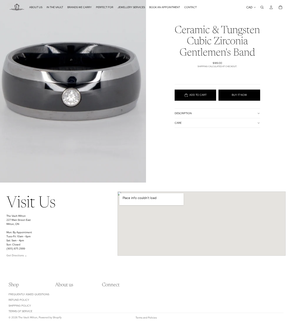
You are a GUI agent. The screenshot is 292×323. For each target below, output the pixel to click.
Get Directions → (16, 255)
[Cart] (280, 7)
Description (183, 113)
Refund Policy (19, 300)
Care (178, 123)
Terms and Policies (146, 317)
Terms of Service (20, 311)
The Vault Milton (27, 317)
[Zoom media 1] (73, 91)
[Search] (262, 7)
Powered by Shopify (50, 317)
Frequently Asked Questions (29, 294)
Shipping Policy (20, 305)
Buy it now (239, 95)
